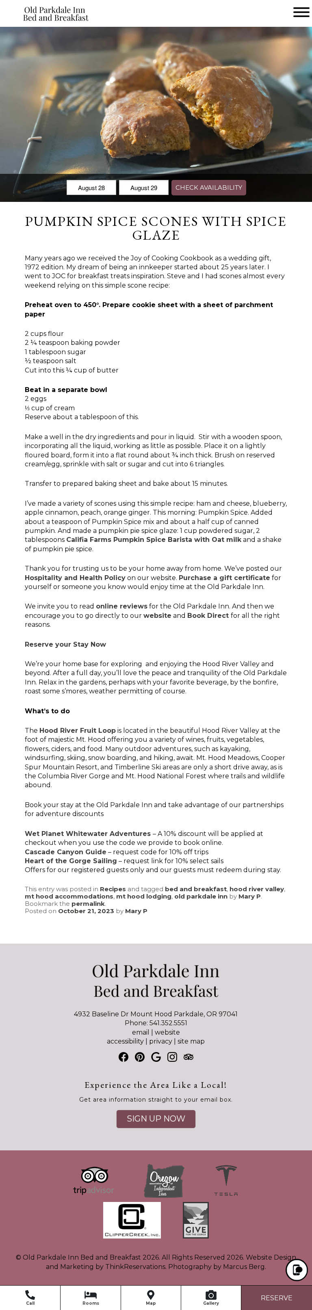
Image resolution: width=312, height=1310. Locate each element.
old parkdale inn (201, 896)
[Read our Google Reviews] (156, 1057)
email (141, 1032)
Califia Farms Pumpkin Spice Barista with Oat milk (153, 539)
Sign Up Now (156, 1119)
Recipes (113, 889)
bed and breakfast (196, 889)
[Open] (301, 12)
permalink (88, 903)
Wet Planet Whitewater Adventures (88, 834)
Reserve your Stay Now (65, 644)
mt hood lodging (143, 896)
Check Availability (209, 187)
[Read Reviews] (188, 1057)
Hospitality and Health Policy (75, 578)
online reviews (121, 606)
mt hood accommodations (69, 896)
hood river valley (257, 889)
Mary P (249, 896)
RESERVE (276, 1298)
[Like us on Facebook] (123, 1057)
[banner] (155, 1208)
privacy (160, 1041)
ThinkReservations (135, 1267)
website (167, 1032)
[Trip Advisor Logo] (93, 1197)
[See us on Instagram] (172, 1057)
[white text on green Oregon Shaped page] (164, 1197)
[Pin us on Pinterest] (140, 1057)
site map (191, 1041)
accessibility (125, 1041)
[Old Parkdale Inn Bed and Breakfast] (43, 21)
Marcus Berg (244, 1267)
